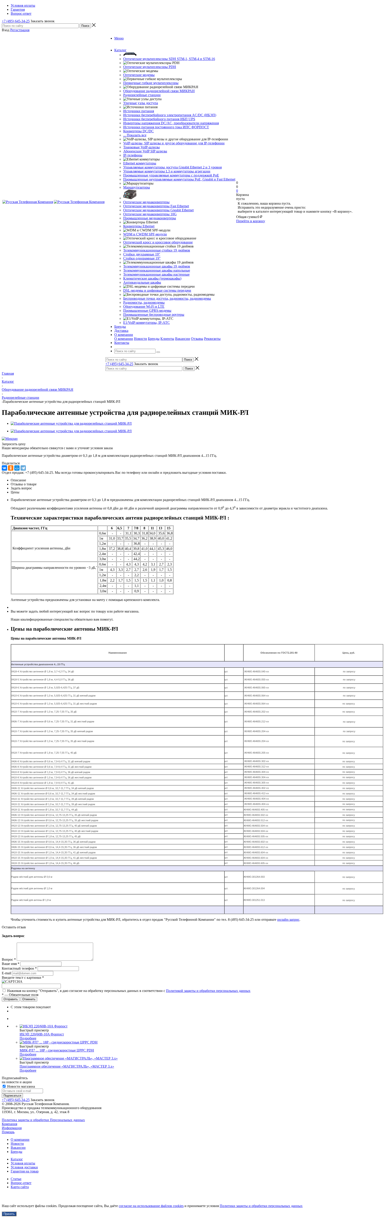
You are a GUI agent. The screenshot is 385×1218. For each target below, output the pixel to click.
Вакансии (182, 339)
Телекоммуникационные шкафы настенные (156, 274)
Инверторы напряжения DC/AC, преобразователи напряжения (171, 123)
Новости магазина (20, 1086)
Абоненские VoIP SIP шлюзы (145, 151)
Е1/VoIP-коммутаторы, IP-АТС (146, 322)
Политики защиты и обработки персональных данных (261, 1206)
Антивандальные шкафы (142, 282)
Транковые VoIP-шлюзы (141, 147)
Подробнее (28, 1038)
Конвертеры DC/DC (138, 131)
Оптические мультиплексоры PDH (149, 67)
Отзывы (197, 339)
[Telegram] (23, 468)
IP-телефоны (132, 155)
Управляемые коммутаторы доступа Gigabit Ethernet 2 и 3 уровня (172, 167)
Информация (12, 1128)
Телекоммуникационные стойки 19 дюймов (156, 250)
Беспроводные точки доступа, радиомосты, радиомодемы (167, 298)
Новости (140, 339)
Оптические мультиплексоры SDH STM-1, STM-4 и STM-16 (169, 59)
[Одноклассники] (10, 468)
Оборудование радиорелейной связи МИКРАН (159, 91)
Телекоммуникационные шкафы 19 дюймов (156, 266)
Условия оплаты (23, 1163)
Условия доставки (24, 1167)
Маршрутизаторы (136, 187)
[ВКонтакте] (4, 468)
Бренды (154, 339)
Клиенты (167, 339)
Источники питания (138, 111)
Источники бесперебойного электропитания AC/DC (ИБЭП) (169, 115)
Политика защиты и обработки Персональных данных (43, 1120)
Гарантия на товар (25, 1171)
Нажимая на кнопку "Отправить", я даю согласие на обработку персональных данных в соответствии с (128, 991)
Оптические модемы (139, 75)
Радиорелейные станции (142, 95)
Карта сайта (20, 1187)
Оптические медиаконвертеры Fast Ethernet (156, 206)
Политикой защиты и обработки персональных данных (208, 991)
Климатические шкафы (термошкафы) (152, 278)
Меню (119, 38)
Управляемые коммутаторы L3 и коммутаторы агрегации (166, 171)
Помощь (8, 1132)
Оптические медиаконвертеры (146, 202)
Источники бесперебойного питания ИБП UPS (159, 119)
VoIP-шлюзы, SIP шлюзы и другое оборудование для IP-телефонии (174, 143)
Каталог (17, 1159)
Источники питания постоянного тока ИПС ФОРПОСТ (166, 127)
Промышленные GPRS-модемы (147, 310)
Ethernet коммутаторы (139, 163)
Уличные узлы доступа (140, 103)
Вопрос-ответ (21, 1183)
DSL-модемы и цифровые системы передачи (157, 290)
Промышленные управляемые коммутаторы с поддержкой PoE (171, 175)
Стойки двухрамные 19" (141, 254)
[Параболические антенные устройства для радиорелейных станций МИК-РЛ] (71, 423)
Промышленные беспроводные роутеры (153, 314)
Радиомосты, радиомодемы (144, 302)
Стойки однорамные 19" (142, 258)
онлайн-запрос (288, 919)
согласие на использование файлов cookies (151, 1206)
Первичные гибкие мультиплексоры (150, 83)
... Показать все (134, 135)
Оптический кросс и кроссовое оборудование (158, 242)
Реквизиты (212, 339)
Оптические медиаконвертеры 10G (150, 214)
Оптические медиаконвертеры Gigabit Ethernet (158, 210)
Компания (9, 1124)
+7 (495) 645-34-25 (16, 21)
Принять (9, 1214)
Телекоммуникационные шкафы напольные (156, 270)
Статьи (16, 1179)
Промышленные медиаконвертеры (149, 218)
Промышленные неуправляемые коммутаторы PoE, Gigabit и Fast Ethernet (179, 179)
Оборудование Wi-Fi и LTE (143, 306)
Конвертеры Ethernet (138, 226)
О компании (123, 339)
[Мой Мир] (17, 468)
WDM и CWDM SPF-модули (145, 234)
